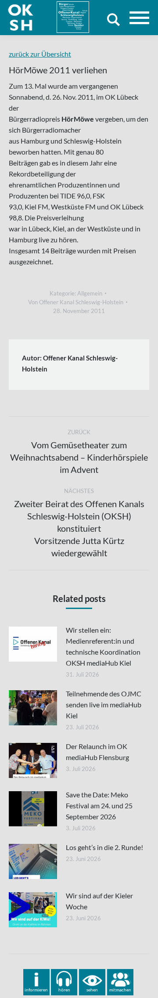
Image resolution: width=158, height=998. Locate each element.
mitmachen (120, 989)
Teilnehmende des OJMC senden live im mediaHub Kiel (103, 704)
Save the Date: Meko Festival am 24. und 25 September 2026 (99, 805)
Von (75, 302)
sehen (92, 989)
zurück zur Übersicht (40, 54)
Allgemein (89, 293)
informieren (36, 989)
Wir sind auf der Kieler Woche (99, 901)
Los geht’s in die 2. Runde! (104, 847)
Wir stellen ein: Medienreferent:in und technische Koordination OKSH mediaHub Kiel (103, 646)
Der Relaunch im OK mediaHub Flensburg (97, 751)
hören (64, 989)
